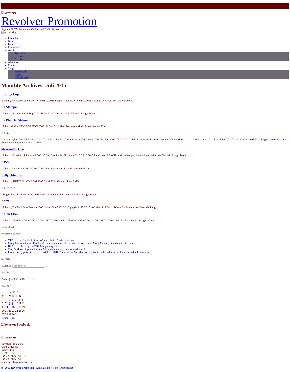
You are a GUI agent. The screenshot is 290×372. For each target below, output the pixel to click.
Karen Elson (10, 214)
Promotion (13, 38)
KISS (5, 162)
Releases (19, 56)
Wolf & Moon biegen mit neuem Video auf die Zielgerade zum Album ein (47, 249)
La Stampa (9, 107)
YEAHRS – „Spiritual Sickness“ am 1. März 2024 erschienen (41, 240)
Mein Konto (21, 77)
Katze (5, 201)
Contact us (13, 65)
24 (16, 310)
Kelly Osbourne (12, 175)
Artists (11, 50)
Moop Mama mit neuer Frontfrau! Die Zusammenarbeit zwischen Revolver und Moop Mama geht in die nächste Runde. (71, 243)
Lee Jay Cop (10, 94)
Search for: (7, 265)
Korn (5, 133)
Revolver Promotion (49, 21)
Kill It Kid (8, 188)
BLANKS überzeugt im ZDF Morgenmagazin (32, 246)
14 (6, 307)
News (11, 41)
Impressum (52, 367)
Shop (11, 68)
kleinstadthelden (12, 149)
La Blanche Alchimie (15, 120)
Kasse (18, 74)
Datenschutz (66, 367)
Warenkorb (21, 71)
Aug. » (13, 317)
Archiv (18, 59)
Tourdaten (20, 53)
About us (13, 62)
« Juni (4, 317)
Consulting (14, 47)
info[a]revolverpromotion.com (17, 362)
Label (11, 44)
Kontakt (40, 367)
